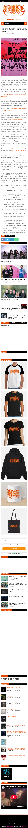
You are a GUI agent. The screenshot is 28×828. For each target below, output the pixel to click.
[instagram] (26, 1)
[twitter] (22, 1)
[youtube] (24, 1)
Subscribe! (14, 548)
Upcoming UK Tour (10, 235)
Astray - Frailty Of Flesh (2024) (16, 596)
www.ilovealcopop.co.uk (16, 119)
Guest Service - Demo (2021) (11, 739)
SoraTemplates (10, 826)
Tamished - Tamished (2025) (11, 716)
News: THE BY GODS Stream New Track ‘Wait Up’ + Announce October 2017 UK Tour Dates (13, 280)
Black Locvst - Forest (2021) (12, 702)
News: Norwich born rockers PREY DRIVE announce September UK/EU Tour (13, 260)
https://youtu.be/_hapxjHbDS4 (18, 150)
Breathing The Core (14, 19)
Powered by (10, 553)
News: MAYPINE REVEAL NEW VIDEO (10, 299)
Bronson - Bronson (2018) (11, 709)
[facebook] (20, 1)
